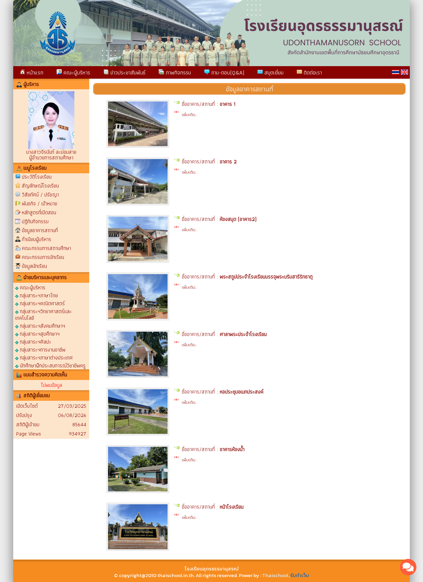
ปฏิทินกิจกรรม (35, 221)
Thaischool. (275, 575)
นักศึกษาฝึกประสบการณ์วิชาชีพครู (52, 365)
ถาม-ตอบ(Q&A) (227, 72)
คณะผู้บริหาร (76, 72)
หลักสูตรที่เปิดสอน (39, 212)
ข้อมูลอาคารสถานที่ (40, 230)
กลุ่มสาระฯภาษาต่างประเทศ (46, 357)
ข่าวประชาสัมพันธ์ (127, 72)
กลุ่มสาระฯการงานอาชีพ (42, 349)
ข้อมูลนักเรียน (34, 266)
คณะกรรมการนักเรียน (43, 257)
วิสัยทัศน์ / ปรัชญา (40, 194)
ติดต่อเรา (312, 72)
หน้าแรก (34, 72)
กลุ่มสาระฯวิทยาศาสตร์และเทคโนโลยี (43, 314)
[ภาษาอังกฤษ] (404, 72)
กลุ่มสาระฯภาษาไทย (38, 295)
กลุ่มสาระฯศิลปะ (35, 341)
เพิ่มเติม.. (189, 114)
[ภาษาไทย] (395, 72)
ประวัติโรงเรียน (37, 177)
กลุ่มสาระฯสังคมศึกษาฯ (42, 325)
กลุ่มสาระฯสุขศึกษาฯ (39, 333)
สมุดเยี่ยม (273, 72)
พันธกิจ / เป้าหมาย (39, 203)
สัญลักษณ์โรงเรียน (40, 186)
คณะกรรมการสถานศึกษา (46, 248)
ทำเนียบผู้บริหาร (36, 239)
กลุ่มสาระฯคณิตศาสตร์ (42, 303)
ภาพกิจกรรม (177, 72)
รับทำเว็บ (299, 575)
